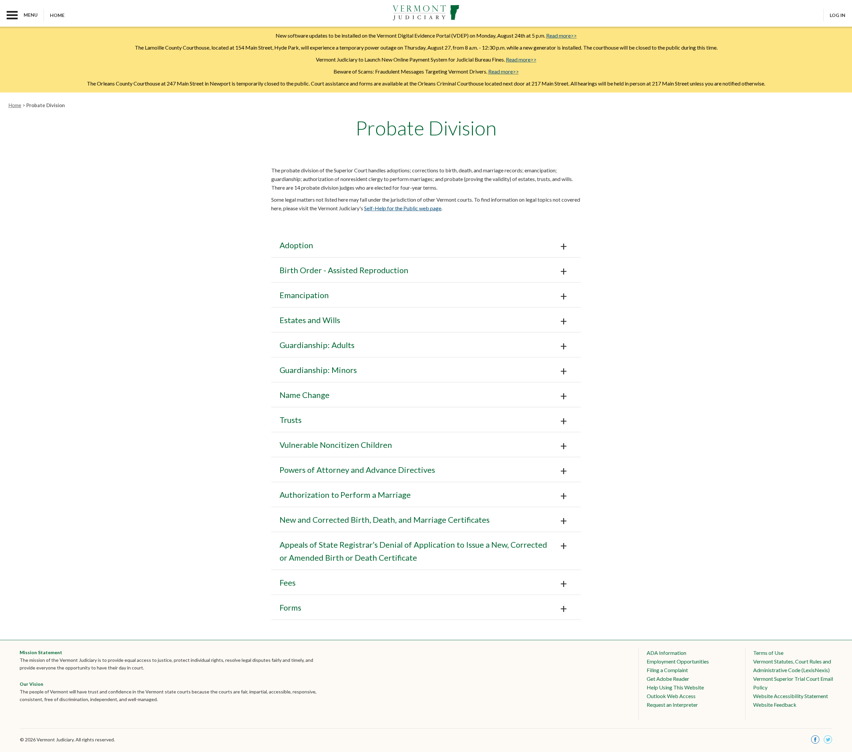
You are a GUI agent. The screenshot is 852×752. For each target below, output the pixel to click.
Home (57, 15)
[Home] (426, 13)
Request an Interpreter (672, 704)
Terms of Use (768, 653)
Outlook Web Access (671, 696)
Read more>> (561, 35)
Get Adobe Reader (668, 678)
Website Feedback (774, 704)
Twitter (828, 739)
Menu (31, 15)
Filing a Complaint (667, 670)
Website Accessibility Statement (790, 696)
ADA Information (666, 653)
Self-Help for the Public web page (402, 208)
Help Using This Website (675, 687)
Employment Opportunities (678, 661)
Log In (837, 15)
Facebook (815, 739)
